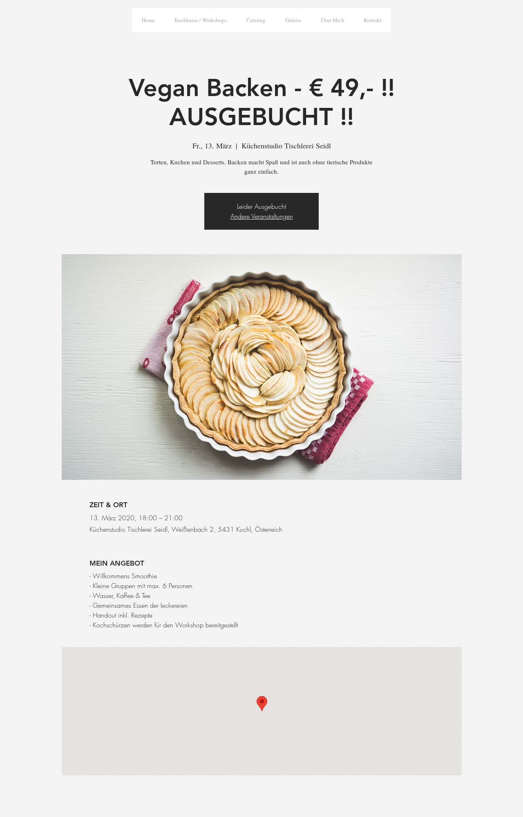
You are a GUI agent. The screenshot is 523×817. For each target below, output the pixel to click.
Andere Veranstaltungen (261, 216)
